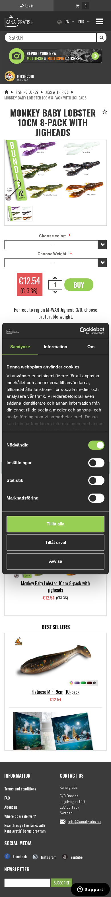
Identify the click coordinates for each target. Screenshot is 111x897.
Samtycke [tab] (20, 346)
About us (10, 807)
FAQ (7, 798)
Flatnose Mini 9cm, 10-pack (55, 691)
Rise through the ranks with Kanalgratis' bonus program (25, 828)
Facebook (20, 856)
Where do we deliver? (20, 816)
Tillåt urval (55, 542)
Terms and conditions (20, 789)
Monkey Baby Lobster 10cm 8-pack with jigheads (55, 586)
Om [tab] (90, 346)
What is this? (22, 80)
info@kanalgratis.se (84, 821)
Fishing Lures (27, 92)
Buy (78, 285)
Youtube (77, 857)
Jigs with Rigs (57, 92)
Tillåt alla (55, 523)
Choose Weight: (52, 254)
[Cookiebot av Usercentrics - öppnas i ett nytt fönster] (79, 331)
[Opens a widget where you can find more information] (90, 890)
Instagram (48, 857)
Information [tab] (55, 346)
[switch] (96, 462)
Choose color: (52, 236)
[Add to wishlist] (106, 112)
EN (67, 22)
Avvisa (55, 561)
